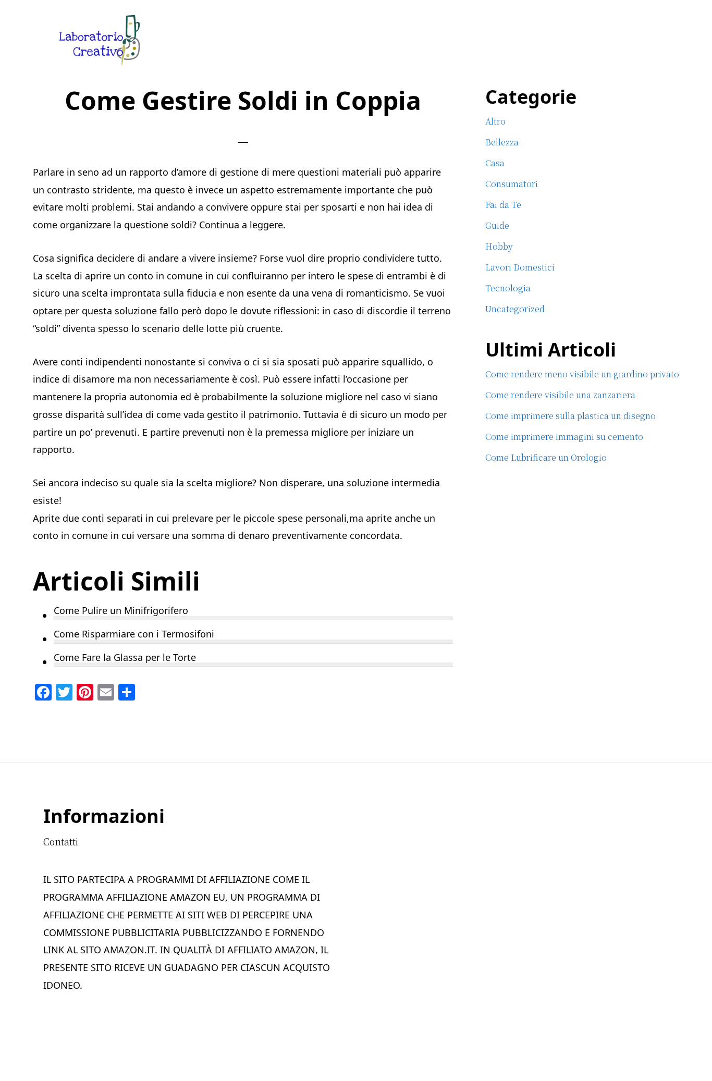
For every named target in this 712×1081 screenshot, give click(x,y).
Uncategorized (515, 309)
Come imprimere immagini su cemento (564, 437)
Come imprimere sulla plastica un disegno (570, 416)
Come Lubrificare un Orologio (546, 457)
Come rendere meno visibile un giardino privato (582, 374)
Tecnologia (508, 288)
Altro (495, 121)
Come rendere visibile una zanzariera (560, 395)
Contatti (60, 841)
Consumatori (511, 184)
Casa (495, 163)
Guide (497, 225)
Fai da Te (503, 205)
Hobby (499, 246)
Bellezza (502, 142)
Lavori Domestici (520, 267)
